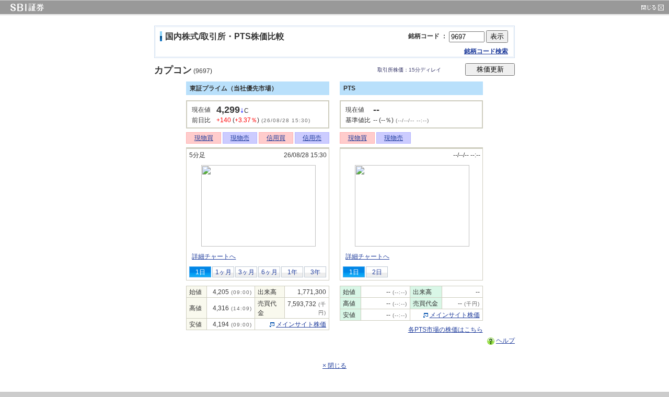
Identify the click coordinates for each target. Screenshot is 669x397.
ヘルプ (505, 340)
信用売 (312, 138)
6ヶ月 (269, 272)
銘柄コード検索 (486, 51)
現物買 (203, 138)
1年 (292, 272)
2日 (377, 272)
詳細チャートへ (214, 256)
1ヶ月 (223, 272)
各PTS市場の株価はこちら (445, 329)
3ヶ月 (246, 272)
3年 (315, 272)
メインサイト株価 (301, 324)
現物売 (239, 138)
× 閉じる (334, 365)
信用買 (276, 138)
